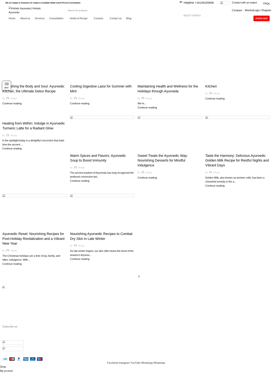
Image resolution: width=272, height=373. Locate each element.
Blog (4, 316)
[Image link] (13, 343)
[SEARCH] (216, 8)
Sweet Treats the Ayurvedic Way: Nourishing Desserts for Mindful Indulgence (163, 160)
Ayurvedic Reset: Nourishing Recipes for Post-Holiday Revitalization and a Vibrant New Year (33, 239)
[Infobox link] (197, 3)
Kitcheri (211, 86)
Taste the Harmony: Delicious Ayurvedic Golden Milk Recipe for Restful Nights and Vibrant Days (237, 160)
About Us (6, 300)
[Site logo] (29, 10)
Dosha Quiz (261, 18)
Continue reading (12, 103)
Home (5, 55)
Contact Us (7, 305)
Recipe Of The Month (15, 81)
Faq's (5, 322)
